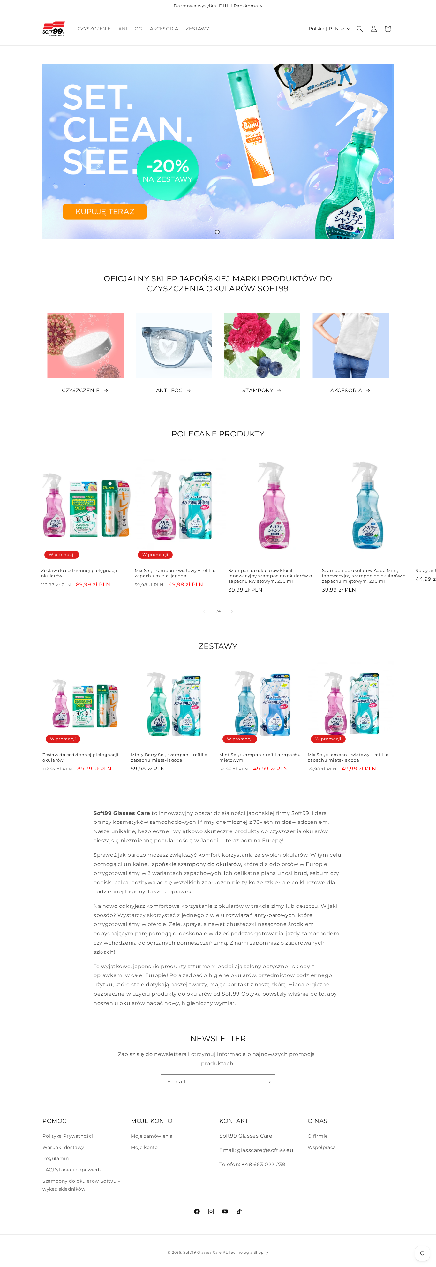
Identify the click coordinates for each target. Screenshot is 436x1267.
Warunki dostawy (63, 1147)
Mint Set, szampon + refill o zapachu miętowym (260, 757)
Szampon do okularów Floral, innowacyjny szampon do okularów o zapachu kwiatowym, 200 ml (270, 576)
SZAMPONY (258, 391)
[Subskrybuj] (268, 1081)
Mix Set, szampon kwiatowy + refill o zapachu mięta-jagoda (175, 573)
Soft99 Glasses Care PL (205, 1252)
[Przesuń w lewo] (204, 611)
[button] (360, 29)
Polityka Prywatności (67, 1136)
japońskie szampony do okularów (195, 864)
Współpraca (322, 1147)
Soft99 (300, 813)
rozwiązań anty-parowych (260, 915)
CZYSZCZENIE (81, 391)
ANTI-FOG (169, 391)
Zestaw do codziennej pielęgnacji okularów (79, 573)
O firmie (318, 1136)
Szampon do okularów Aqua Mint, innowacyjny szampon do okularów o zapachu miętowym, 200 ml (364, 576)
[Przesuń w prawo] (232, 611)
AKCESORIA (346, 391)
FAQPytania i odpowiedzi (72, 1169)
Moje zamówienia (152, 1136)
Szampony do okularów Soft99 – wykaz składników (81, 1185)
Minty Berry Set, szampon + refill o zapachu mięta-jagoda (169, 757)
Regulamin (55, 1158)
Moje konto (144, 1147)
